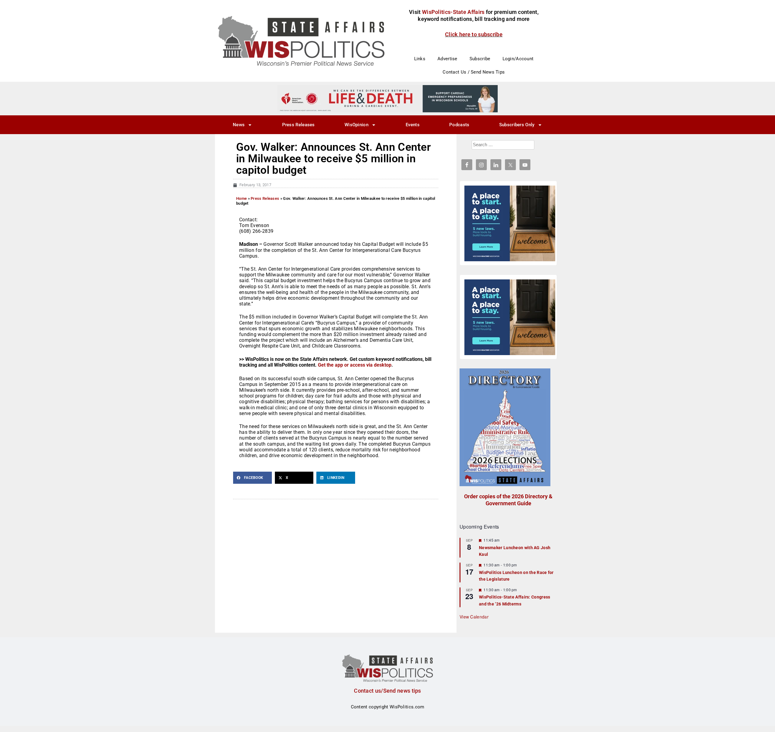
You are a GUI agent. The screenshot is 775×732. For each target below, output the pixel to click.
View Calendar (474, 617)
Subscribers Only (517, 124)
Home (241, 198)
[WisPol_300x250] (509, 223)
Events (413, 124)
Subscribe (480, 58)
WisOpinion (356, 124)
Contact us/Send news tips (387, 690)
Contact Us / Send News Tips (474, 72)
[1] (387, 98)
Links (420, 58)
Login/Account (518, 58)
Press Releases (298, 124)
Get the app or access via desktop (354, 365)
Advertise (447, 58)
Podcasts (459, 124)
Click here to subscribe (474, 34)
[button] (252, 478)
